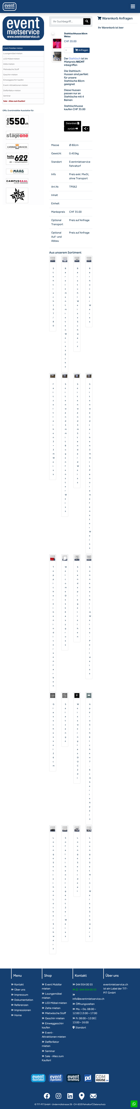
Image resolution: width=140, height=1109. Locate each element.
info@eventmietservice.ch (88, 999)
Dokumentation (23, 1000)
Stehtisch (75, 59)
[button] (85, 128)
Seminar (7, 95)
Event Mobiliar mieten (13, 48)
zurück (71, 129)
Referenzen (21, 1005)
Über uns (19, 990)
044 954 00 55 (84, 984)
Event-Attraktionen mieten (15, 85)
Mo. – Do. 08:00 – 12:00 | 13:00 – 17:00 (85, 1011)
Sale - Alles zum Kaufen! (14, 101)
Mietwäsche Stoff (11, 69)
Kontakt (19, 984)
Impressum (21, 995)
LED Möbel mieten (11, 58)
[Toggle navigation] (133, 6)
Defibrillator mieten (12, 90)
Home (18, 1015)
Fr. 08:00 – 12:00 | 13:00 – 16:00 (84, 1020)
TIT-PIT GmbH (43, 1104)
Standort (80, 1028)
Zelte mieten (9, 64)
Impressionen (22, 1010)
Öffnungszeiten (85, 1004)
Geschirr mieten (10, 74)
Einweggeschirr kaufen (13, 80)
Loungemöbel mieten (12, 53)
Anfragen (83, 50)
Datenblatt (72, 123)
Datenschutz (99, 1104)
